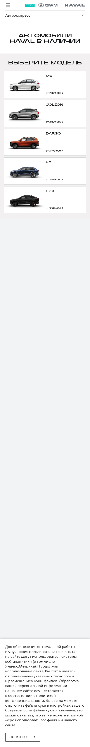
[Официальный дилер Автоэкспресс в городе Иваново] (61, 5)
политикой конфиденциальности (30, 698)
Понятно (18, 737)
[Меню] (7, 5)
